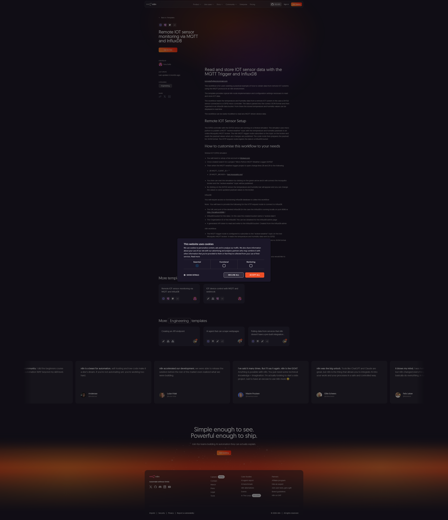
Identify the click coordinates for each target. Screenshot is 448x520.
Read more (195, 256)
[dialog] (224, 260)
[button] (191, 275)
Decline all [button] (233, 275)
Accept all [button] (255, 275)
